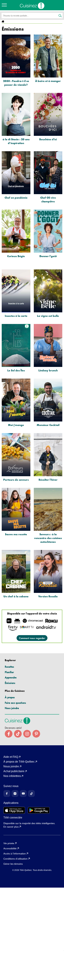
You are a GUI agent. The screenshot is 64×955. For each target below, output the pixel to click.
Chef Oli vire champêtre (48, 199)
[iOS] (14, 810)
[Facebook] (6, 793)
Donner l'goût (48, 256)
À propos (10, 697)
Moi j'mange (16, 425)
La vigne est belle (48, 316)
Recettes (9, 666)
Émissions (10, 683)
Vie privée (8, 843)
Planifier (9, 672)
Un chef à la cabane (16, 596)
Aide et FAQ (10, 757)
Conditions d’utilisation (15, 858)
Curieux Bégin (16, 256)
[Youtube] (23, 793)
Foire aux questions (15, 703)
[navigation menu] (5, 5)
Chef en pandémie (16, 197)
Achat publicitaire (13, 771)
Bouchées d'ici (48, 139)
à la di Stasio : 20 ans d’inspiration (16, 141)
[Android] (38, 810)
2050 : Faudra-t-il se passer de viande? (16, 83)
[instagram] (27, 734)
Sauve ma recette (16, 534)
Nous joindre (12, 708)
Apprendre (11, 677)
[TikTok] (31, 793)
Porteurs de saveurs (16, 480)
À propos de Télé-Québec (19, 761)
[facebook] (8, 734)
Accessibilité (10, 848)
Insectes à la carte (16, 316)
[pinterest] (36, 734)
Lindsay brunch (48, 370)
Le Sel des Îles (16, 370)
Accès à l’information (14, 853)
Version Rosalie (48, 596)
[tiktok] (18, 734)
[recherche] (60, 16)
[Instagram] (15, 793)
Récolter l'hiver (48, 480)
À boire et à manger (48, 81)
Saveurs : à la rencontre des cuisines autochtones (48, 538)
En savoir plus (11, 826)
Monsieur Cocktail (48, 425)
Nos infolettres (12, 776)
